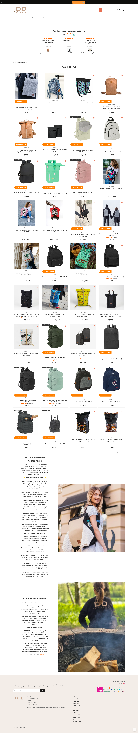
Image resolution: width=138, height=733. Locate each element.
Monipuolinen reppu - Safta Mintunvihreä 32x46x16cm (55, 400)
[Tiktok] (121, 683)
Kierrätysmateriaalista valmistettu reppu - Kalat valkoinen (26, 353)
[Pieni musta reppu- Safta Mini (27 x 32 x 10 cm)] (55, 256)
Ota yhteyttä (76, 717)
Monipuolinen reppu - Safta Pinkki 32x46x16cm (83, 192)
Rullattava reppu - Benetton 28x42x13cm (55, 192)
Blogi (74, 719)
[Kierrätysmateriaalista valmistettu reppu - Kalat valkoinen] (26, 336)
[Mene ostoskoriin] (123, 10)
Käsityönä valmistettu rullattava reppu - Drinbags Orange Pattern (111, 439)
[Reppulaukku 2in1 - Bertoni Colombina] (83, 86)
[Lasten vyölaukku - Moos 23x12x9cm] (89, 50)
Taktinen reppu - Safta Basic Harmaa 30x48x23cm (26, 442)
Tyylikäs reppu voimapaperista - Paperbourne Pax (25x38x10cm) (111, 106)
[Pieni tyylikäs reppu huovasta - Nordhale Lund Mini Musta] (83, 213)
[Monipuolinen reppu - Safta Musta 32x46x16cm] (26, 379)
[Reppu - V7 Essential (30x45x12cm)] (111, 336)
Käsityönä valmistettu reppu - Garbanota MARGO (27, 230)
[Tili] (117, 10)
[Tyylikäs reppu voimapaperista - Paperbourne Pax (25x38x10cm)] (111, 86)
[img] (69, 33)
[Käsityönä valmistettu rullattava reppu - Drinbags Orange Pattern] (111, 422)
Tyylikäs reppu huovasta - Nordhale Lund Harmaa (111, 233)
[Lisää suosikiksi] (37, 75)
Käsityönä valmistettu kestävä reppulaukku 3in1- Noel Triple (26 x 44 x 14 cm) (111, 314)
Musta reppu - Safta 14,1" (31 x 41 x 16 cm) (111, 276)
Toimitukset (76, 705)
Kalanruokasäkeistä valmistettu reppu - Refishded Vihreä (83, 272)
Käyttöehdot (76, 708)
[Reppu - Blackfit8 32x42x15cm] (83, 379)
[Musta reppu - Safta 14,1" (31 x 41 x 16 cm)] (111, 256)
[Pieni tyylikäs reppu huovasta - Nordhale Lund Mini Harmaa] (26, 86)
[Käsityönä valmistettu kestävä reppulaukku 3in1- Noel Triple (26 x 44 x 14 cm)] (111, 297)
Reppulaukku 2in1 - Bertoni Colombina (83, 102)
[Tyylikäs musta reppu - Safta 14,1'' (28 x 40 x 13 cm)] (26, 171)
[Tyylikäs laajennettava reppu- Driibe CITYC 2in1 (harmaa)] (83, 336)
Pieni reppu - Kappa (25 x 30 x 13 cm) (111, 150)
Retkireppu (25, 727)
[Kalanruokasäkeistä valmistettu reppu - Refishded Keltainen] (83, 297)
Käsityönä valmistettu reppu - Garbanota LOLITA (111, 188)
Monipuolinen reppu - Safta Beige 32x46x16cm (83, 150)
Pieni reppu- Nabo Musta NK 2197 (55, 443)
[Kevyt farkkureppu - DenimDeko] (55, 86)
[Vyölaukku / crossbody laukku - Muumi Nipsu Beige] (69, 50)
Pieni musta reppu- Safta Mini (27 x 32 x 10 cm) (54, 276)
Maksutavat (76, 710)
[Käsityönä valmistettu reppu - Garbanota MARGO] (26, 213)
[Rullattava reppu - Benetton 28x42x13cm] (55, 171)
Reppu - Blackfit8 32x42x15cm (83, 400)
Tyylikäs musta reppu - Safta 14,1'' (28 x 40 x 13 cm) (26, 192)
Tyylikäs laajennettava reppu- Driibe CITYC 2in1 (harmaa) (83, 353)
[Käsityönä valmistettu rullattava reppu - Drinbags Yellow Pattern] (83, 422)
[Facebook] (119, 683)
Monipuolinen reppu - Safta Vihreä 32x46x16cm (55, 357)
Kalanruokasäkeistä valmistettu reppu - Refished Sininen (54, 314)
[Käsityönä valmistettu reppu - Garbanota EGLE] (55, 213)
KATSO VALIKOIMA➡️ (79, 2)
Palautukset (76, 703)
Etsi (74, 696)
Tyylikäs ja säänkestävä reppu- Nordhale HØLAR (55, 149)
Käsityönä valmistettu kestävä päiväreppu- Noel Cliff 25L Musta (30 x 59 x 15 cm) (26, 314)
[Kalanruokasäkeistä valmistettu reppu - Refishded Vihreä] (83, 256)
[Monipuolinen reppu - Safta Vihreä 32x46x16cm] (55, 336)
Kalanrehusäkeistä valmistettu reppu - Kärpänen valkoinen (26, 272)
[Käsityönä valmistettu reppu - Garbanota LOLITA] (111, 171)
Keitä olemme (77, 712)
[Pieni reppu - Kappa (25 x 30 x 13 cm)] (111, 128)
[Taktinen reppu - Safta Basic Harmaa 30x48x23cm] (26, 422)
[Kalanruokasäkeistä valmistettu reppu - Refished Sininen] (55, 297)
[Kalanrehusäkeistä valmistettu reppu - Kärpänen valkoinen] (26, 256)
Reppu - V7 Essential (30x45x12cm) (111, 358)
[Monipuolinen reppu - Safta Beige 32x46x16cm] (83, 128)
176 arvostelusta (68, 35)
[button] (36, 44)
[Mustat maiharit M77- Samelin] (48, 50)
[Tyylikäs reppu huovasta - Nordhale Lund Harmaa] (111, 213)
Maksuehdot (76, 699)
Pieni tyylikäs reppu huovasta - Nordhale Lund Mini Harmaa (26, 107)
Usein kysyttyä (77, 715)
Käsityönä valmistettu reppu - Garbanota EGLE (55, 230)
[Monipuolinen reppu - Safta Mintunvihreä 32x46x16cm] (55, 379)
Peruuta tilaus (77, 721)
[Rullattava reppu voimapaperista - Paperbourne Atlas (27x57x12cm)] (26, 128)
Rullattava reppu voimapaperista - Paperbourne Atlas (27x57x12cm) (27, 150)
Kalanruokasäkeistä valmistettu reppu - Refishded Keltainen (83, 314)
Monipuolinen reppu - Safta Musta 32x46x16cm (26, 400)
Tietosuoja (76, 701)
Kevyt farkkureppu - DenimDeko (55, 102)
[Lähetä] (100, 10)
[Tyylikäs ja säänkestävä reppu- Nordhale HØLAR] (55, 128)
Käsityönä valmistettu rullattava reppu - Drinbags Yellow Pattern (83, 439)
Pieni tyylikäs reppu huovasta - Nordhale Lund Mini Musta (83, 234)
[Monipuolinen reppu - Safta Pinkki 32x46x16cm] (83, 171)
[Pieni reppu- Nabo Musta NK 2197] (55, 422)
